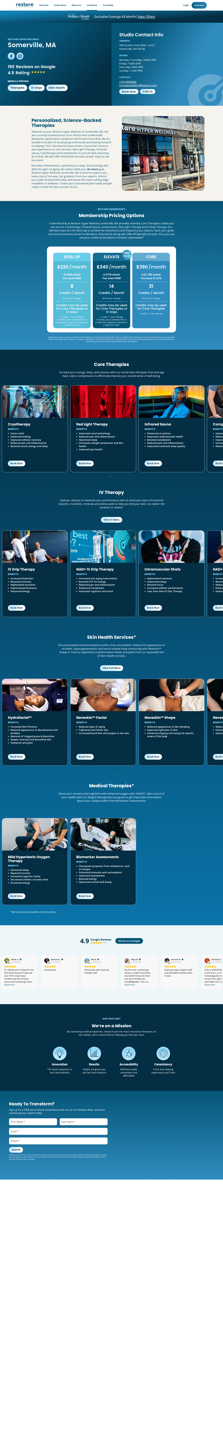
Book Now (129, 92)
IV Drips (36, 88)
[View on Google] (6, 960)
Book (199, 5)
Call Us (148, 91)
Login (186, 5)
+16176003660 (127, 82)
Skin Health (57, 88)
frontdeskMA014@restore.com (138, 85)
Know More (60, 5)
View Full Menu (112, 668)
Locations (92, 5)
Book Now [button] (16, 463)
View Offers (146, 17)
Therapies (17, 88)
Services (43, 5)
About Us (76, 5)
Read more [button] (9, 984)
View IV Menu (111, 520)
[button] (2, 972)
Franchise (108, 5)
